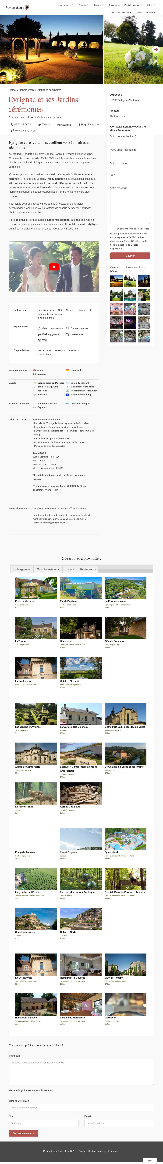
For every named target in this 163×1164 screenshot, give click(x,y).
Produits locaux (131, 4)
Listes (12, 90)
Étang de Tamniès (25, 852)
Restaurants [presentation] (88, 569)
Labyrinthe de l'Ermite (27, 892)
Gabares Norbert (69, 932)
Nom (11, 1116)
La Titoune (21, 641)
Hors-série (66, 641)
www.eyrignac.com (25, 130)
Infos (149, 4)
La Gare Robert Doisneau (74, 726)
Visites (82, 4)
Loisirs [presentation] (69, 569)
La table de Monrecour (72, 1017)
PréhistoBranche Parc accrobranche (125, 892)
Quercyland (111, 852)
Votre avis (14, 1055)
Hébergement (26, 90)
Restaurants (114, 4)
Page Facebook (90, 124)
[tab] (22, 569)
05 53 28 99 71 (22, 124)
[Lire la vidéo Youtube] (54, 266)
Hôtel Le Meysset (69, 681)
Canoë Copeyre (68, 852)
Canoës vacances (25, 932)
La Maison (110, 1017)
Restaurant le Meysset (72, 977)
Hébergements (64, 4)
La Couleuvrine (23, 681)
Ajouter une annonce (119, 12)
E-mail (87, 1116)
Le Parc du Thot (24, 806)
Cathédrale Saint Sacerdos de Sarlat (125, 726)
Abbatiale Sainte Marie (27, 766)
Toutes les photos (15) (135, 269)
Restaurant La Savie (26, 1017)
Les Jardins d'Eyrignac (28, 726)
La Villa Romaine (114, 977)
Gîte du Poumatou (115, 641)
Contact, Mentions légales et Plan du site (99, 1151)
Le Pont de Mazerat (115, 601)
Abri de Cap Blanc (70, 806)
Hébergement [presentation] (22, 569)
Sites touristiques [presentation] (48, 569)
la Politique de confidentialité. (125, 233)
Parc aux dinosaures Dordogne (77, 892)
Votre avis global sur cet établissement (30, 1090)
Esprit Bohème (68, 601)
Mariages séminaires (49, 90)
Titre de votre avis (19, 1100)
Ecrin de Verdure (24, 601)
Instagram (65, 125)
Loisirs (97, 4)
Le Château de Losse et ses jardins (124, 766)
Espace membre (145, 12)
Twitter (46, 124)
